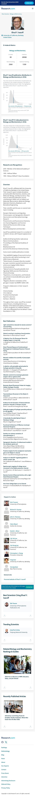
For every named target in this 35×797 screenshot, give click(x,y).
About (3, 762)
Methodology (5, 751)
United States (7, 37)
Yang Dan (13, 560)
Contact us (29, 587)
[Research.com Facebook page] (2, 742)
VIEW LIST (29, 3)
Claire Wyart (14, 524)
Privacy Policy (5, 788)
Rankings (4, 747)
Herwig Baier (14, 567)
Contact (3, 769)
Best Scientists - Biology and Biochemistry (12, 14)
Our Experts (5, 766)
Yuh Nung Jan (14, 545)
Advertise (4, 777)
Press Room (5, 773)
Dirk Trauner (14, 502)
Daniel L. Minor (14, 531)
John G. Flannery (15, 517)
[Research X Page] (6, 742)
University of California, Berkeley (13, 35)
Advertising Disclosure (8, 781)
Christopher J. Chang (16, 553)
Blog (2, 755)
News (3, 758)
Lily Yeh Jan (13, 538)
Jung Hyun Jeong (15, 630)
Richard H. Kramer (15, 509)
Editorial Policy (5, 784)
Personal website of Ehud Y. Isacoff (15, 579)
